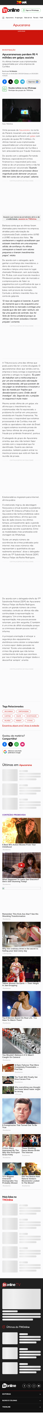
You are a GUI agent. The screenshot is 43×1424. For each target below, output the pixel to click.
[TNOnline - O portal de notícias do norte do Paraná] (10, 10)
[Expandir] (40, 1407)
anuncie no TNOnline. (27, 219)
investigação (32, 716)
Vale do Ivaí (28, 18)
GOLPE (18, 716)
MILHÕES (7, 720)
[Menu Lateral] (3, 18)
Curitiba (7, 716)
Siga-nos (31, 82)
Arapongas (18, 18)
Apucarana (9, 18)
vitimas (30, 720)
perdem (18, 720)
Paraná (35, 18)
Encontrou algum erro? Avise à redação (20, 725)
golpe (33, 136)
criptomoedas (23, 711)
